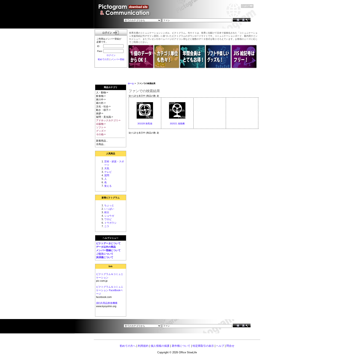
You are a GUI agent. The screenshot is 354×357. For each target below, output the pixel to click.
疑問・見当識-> (104, 117)
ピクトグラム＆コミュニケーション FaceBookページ (109, 290)
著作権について (181, 345)
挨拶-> (99, 113)
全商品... (100, 144)
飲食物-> (101, 96)
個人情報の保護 (160, 345)
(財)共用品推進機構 (106, 303)
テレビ (108, 171)
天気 (106, 168)
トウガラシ (110, 222)
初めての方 (103, 59)
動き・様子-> (103, 110)
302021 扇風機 (177, 123)
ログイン (111, 55)
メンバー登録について (108, 250)
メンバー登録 (117, 59)
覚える (108, 185)
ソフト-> (101, 127)
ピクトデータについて (108, 243)
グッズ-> (101, 130)
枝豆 (106, 212)
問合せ (230, 345)
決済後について (104, 257)
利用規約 (143, 345)
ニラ (106, 226)
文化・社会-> (103, 106)
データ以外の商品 (106, 246)
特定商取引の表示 (203, 345)
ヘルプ (220, 345)
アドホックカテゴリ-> (108, 120)
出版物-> (101, 123)
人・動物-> (102, 92)
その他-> (101, 134)
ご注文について (104, 253)
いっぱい (109, 208)
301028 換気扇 (144, 123)
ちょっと (109, 205)
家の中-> (101, 99)
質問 (106, 175)
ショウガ (109, 215)
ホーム (131, 83)
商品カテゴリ (110, 87)
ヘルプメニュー (110, 238)
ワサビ (108, 219)
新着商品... (102, 140)
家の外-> (101, 103)
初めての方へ (128, 345)
